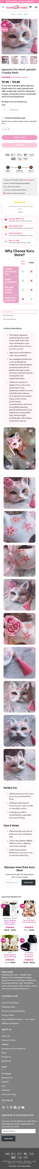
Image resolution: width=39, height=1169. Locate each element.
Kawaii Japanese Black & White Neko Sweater (10, 922)
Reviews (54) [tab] (8, 315)
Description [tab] (8, 312)
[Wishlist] (30, 7)
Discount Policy (8, 1040)
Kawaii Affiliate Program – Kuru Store (18, 1019)
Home (13, 14)
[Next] (34, 36)
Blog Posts (6, 1061)
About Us (6, 1036)
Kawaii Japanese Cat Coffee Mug (10, 956)
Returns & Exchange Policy (13, 1011)
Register (5, 1044)
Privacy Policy (8, 1015)
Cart (3, 1086)
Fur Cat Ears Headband (29, 956)
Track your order (9, 1094)
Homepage (6, 1073)
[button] (3, 7)
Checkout (6, 1090)
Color (4, 105)
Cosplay (19, 14)
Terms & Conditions (10, 1003)
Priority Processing (15, 118)
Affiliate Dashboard (10, 1023)
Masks (25, 14)
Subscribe (28, 882)
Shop (4, 1053)
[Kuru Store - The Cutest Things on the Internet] (17, 7)
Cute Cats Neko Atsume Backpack (29, 921)
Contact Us (6, 1057)
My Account (7, 1078)
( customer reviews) (19, 77)
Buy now (19, 145)
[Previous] (5, 36)
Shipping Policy (8, 1007)
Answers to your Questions (14, 1048)
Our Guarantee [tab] (9, 319)
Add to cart (19, 137)
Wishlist (5, 1082)
